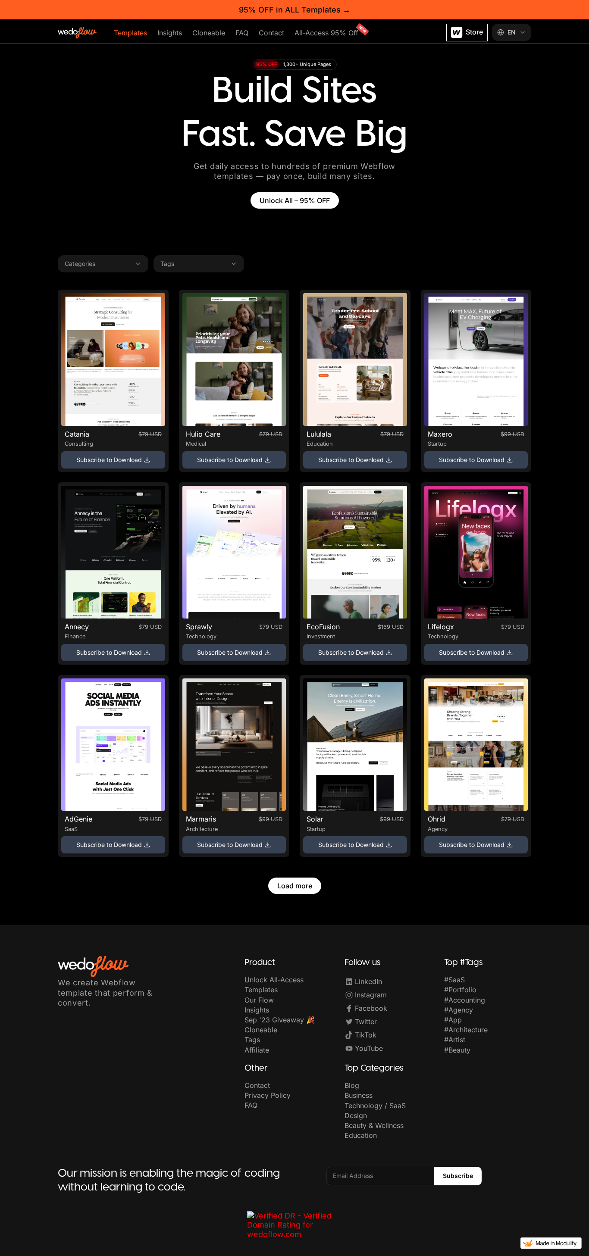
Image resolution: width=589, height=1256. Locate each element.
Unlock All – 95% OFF (295, 200)
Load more (294, 885)
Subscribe (458, 1175)
